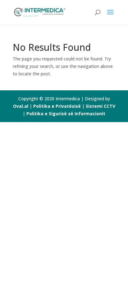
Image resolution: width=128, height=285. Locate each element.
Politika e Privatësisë (57, 106)
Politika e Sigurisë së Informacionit (65, 113)
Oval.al (20, 106)
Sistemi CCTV (100, 106)
